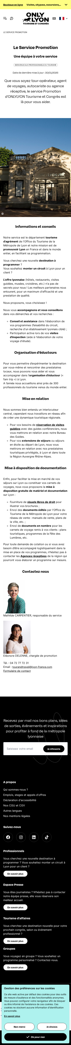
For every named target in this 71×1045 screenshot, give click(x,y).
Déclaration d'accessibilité (19, 800)
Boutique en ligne (13, 4)
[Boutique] (54, 18)
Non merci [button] (19, 1026)
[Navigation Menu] (5, 18)
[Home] (35, 18)
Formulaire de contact (17, 670)
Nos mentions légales (16, 816)
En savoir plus (15, 873)
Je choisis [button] (52, 1026)
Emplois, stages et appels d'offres (24, 794)
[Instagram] (21, 837)
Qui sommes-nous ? (15, 789)
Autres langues (12, 810)
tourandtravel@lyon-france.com (32, 667)
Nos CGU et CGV (14, 805)
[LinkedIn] (34, 837)
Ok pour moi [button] (38, 1037)
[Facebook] (8, 837)
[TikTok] (47, 837)
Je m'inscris (53, 748)
